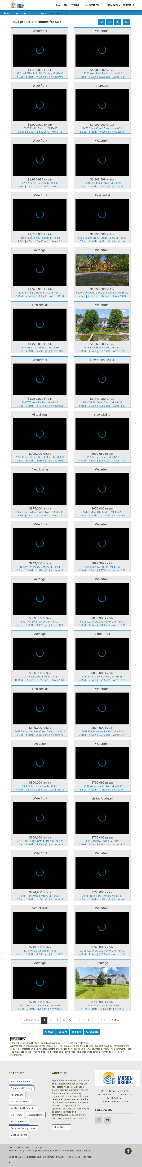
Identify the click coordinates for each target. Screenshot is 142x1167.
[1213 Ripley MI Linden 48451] (102, 436)
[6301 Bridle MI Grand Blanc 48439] (102, 382)
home (7, 13)
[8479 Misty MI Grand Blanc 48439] (102, 107)
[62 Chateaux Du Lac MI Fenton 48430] (102, 601)
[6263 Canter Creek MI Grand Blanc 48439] (102, 217)
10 (103, 1020)
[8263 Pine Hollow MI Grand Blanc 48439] (40, 491)
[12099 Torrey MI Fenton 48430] (102, 546)
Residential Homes (20, 1081)
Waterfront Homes (20, 1101)
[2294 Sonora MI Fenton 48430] (40, 162)
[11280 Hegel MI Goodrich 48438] (40, 656)
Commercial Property (22, 1088)
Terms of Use (73, 1156)
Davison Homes (35, 1114)
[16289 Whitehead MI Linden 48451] (40, 546)
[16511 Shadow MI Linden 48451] (102, 820)
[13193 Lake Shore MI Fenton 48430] (40, 217)
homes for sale (23, 13)
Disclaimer (48, 1156)
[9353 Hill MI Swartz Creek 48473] (40, 601)
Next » (114, 1020)
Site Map (87, 1156)
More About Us (61, 1127)
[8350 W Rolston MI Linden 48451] (40, 765)
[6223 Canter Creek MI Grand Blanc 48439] (40, 436)
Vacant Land (17, 1094)
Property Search (72, 5)
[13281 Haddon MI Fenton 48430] (102, 162)
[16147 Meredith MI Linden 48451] (102, 491)
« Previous (31, 1020)
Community (112, 5)
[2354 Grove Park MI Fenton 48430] (102, 875)
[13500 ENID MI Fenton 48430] (40, 107)
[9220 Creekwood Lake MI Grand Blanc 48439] (102, 272)
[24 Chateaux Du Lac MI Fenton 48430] (102, 930)
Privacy (60, 1156)
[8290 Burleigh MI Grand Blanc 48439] (40, 272)
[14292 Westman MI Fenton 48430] (102, 765)
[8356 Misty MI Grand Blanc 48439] (40, 327)
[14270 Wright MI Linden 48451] (40, 930)
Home (58, 5)
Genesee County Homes (23, 1128)
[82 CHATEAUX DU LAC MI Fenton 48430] (40, 53)
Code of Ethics (16, 1156)
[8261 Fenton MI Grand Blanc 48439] (40, 985)
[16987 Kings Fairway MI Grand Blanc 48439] (40, 711)
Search (93, 1032)
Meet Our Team (19, 1134)
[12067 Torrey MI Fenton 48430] (40, 382)
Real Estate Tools (93, 5)
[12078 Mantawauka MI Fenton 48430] (102, 711)
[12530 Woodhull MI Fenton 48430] (102, 53)
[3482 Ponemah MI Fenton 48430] (40, 875)
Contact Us (128, 5)
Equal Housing (33, 1156)
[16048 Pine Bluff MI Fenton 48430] (102, 327)
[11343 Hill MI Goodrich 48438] (102, 985)
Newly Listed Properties (23, 1108)
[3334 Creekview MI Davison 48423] (102, 656)
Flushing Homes (19, 1121)
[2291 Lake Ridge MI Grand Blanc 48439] (40, 820)
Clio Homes (16, 1114)
